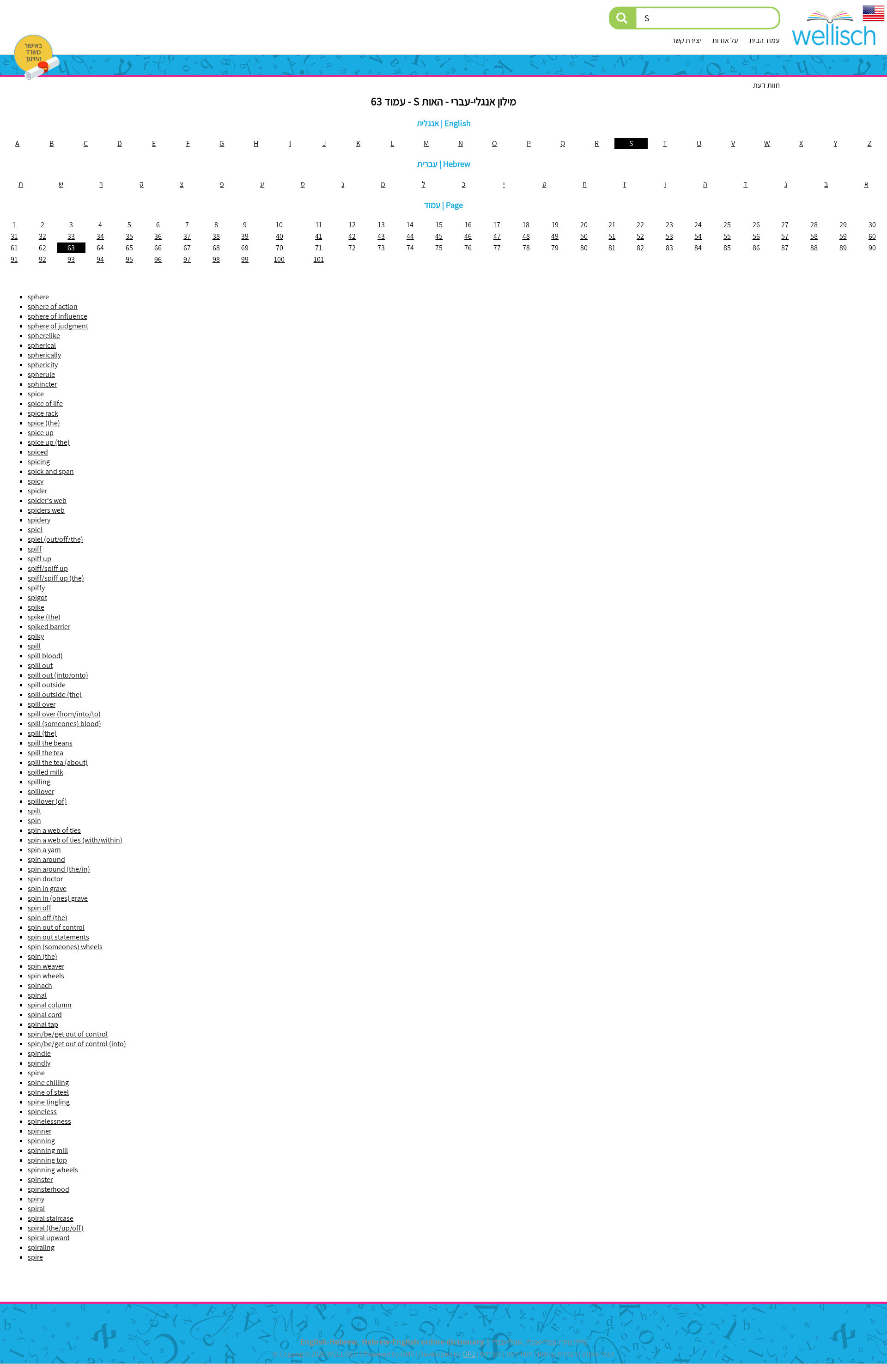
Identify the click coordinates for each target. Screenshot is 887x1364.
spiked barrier (49, 626)
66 (158, 248)
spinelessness (49, 1121)
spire (35, 1257)
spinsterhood (48, 1189)
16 (468, 225)
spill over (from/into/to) (64, 714)
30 (872, 225)
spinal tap (43, 1024)
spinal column (50, 1005)
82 (640, 248)
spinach (40, 985)
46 (468, 236)
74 (410, 248)
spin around (46, 859)
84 (698, 248)
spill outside (47, 685)
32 (42, 236)
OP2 (468, 1354)
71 (318, 248)
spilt (34, 811)
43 (381, 236)
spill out (40, 665)
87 (785, 248)
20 (584, 225)
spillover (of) (47, 801)
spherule (41, 374)
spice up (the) (49, 442)
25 (727, 225)
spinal (37, 995)
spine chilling (48, 1082)
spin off (39, 908)
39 (245, 236)
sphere (38, 297)
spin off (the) (47, 917)
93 (71, 259)
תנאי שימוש (598, 1354)
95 (129, 259)
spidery (39, 520)
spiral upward (49, 1238)
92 (42, 259)
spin (34, 820)
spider (37, 491)
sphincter (42, 384)
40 (279, 236)
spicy (35, 481)
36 (158, 236)
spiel (35, 529)
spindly (39, 1063)
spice (36, 394)
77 (497, 248)
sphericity (43, 365)
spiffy (36, 588)
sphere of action (53, 306)
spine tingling (49, 1102)
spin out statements (58, 937)
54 (698, 236)
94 (100, 259)
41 (318, 236)
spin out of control (56, 927)
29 (843, 225)
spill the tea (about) (58, 762)
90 (872, 248)
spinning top (47, 1160)
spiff (35, 549)
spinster (40, 1179)
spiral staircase (50, 1218)
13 (381, 225)
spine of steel (48, 1092)
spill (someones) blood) (64, 723)
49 (555, 236)
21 (611, 225)
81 (611, 248)
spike (36, 607)
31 (14, 236)
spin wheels (46, 976)
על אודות (725, 40)
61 (14, 248)
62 (42, 248)
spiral (36, 1208)
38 (216, 236)
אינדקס (490, 1354)
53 (669, 236)
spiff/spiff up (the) (56, 578)
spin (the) (42, 956)
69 (245, 248)
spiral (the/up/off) (56, 1228)
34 (100, 236)
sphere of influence (57, 316)
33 (71, 236)
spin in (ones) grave (58, 898)
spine (36, 1073)
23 (669, 225)
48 (526, 236)
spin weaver (46, 966)
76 (468, 248)
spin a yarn (44, 850)
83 (669, 248)
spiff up (39, 559)
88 (814, 248)
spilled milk (45, 772)
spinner (39, 1131)
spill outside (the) (55, 694)
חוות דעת (766, 85)
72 (352, 248)
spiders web (46, 510)
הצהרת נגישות (557, 1354)
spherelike (44, 335)
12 (352, 225)
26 (756, 225)
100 (279, 259)
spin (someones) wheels (65, 947)
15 (439, 225)
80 (584, 248)
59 (843, 236)
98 (216, 259)
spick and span (51, 471)
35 (129, 236)
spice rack (43, 413)
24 (698, 225)
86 (756, 248)
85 (727, 248)
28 (814, 225)
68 (216, 248)
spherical (42, 345)
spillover (41, 791)
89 (843, 248)
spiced (38, 452)
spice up (41, 432)
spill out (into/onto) (58, 675)
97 (187, 259)
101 (319, 259)
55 (727, 236)
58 (814, 236)
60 (872, 236)
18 (525, 225)
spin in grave (47, 888)
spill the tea (45, 753)
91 (14, 259)
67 (187, 248)
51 (611, 236)
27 (785, 225)
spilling (39, 782)
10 (279, 225)
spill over (41, 704)
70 (279, 248)
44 (410, 236)
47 (497, 236)
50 (584, 236)
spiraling (41, 1247)
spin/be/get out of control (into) (77, 1044)
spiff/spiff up (48, 568)
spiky (36, 636)
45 (439, 236)
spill (34, 646)
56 (756, 236)
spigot (37, 597)
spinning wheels (53, 1170)
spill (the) (42, 733)
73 (381, 248)
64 (100, 248)
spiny (36, 1199)
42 (352, 236)
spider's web (47, 500)
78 (526, 248)
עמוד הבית (764, 40)
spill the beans (50, 743)
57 (785, 236)
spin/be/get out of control (68, 1034)
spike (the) (44, 617)
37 (187, 236)
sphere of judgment (58, 326)
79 (555, 248)
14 (410, 225)
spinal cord (45, 1014)
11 (319, 225)
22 (640, 225)
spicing (39, 462)
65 (129, 248)
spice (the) (44, 423)
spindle (39, 1053)
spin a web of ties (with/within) (75, 840)
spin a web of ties (54, 830)
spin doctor (45, 879)
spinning (41, 1141)
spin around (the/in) (59, 869)
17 (496, 225)
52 (640, 236)
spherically (44, 355)
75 (439, 248)
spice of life (45, 403)
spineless (42, 1111)
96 (158, 259)
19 (555, 225)
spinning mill (48, 1150)
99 (245, 259)
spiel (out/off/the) (55, 539)
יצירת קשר (686, 40)
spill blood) (45, 656)
